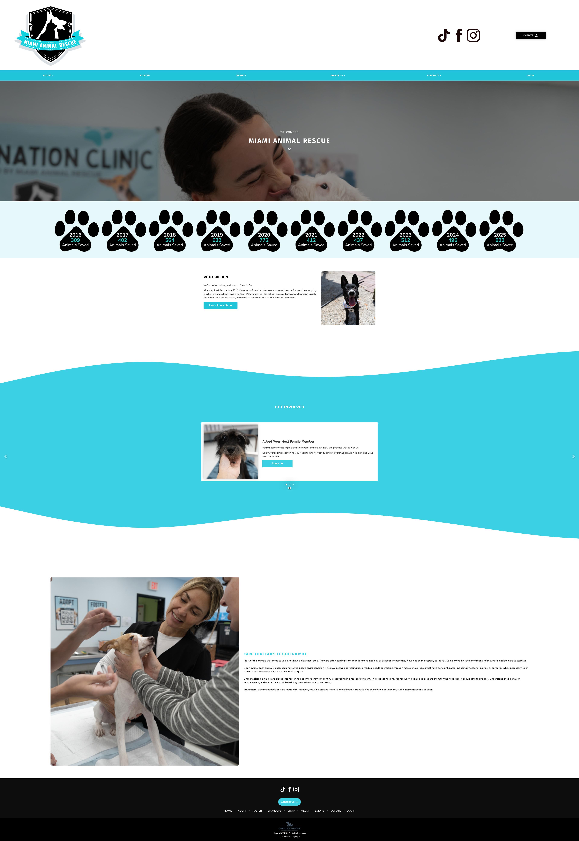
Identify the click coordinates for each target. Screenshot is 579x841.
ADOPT (242, 810)
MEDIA (305, 810)
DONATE (336, 810)
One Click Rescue (286, 837)
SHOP (291, 810)
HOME (228, 810)
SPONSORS (275, 810)
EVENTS (319, 810)
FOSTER (257, 810)
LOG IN (351, 810)
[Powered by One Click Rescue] (289, 826)
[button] (289, 488)
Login (297, 837)
